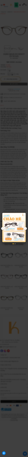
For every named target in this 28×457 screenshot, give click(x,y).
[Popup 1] (13, 243)
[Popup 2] (15, 243)
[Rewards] (4, 453)
